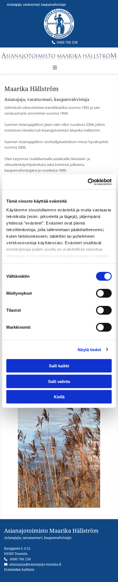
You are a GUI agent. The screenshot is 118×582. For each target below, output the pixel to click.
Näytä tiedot (89, 349)
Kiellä (59, 396)
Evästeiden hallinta (19, 570)
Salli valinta (59, 381)
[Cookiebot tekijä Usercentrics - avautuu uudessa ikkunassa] (88, 181)
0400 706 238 (67, 42)
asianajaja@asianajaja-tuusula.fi (35, 564)
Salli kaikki (59, 366)
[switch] (104, 293)
